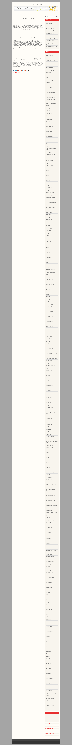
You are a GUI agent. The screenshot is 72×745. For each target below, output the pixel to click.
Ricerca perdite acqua (49, 527)
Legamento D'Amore (49, 360)
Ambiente (47, 65)
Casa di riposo (48, 141)
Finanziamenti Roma (48, 277)
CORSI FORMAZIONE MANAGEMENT (51, 202)
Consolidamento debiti (49, 195)
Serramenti (47, 594)
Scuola (47, 589)
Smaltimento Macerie (49, 626)
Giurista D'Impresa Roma (49, 291)
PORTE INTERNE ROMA (49, 479)
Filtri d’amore (47, 274)
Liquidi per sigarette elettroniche (50, 365)
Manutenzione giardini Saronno (50, 368)
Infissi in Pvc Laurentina (49, 338)
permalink (19, 72)
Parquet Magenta (48, 450)
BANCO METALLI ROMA (49, 113)
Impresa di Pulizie (48, 318)
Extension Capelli (48, 257)
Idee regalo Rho (48, 296)
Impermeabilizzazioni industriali (50, 304)
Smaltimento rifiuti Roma (49, 631)
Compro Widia (48, 190)
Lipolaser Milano (48, 363)
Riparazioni (47, 545)
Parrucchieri (47, 457)
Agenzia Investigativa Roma (49, 735)
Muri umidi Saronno (48, 390)
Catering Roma (48, 146)
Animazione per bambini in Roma (50, 70)
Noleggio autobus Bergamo (49, 400)
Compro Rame (48, 182)
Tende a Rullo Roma (48, 663)
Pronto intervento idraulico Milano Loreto (51, 505)
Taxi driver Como (48, 661)
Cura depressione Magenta (49, 209)
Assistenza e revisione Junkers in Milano (51, 40)
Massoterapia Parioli (48, 375)
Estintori (47, 254)
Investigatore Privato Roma (49, 728)
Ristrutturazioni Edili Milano (49, 570)
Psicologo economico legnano (50, 515)
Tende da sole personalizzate (50, 28)
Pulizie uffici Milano (48, 522)
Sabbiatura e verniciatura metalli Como (51, 584)
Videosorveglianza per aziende (50, 705)
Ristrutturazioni (48, 566)
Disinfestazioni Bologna (49, 230)
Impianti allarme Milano (49, 306)
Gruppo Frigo (47, 294)
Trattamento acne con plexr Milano (50, 685)
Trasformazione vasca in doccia (50, 673)
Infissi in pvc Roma (48, 341)
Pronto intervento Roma (49, 510)
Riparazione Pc (48, 543)
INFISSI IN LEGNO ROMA (49, 336)
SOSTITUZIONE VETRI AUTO (50, 636)
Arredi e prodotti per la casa (49, 82)
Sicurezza (47, 614)
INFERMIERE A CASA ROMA (50, 35)
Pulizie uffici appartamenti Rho (50, 520)
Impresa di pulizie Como (49, 323)
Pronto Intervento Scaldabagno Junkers (51, 30)
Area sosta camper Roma (49, 75)
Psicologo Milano (48, 517)
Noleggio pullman (48, 429)
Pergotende (47, 462)
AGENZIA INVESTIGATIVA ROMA (51, 60)
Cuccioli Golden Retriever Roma (50, 207)
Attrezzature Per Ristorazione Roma (51, 103)
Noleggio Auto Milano (49, 395)
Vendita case (47, 695)
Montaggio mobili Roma (49, 387)
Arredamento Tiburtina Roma (50, 80)
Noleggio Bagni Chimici (49, 405)
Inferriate (47, 331)
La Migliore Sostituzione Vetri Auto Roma (51, 353)
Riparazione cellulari (48, 538)
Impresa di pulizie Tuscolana (49, 328)
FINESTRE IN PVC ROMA (49, 279)
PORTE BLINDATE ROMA (49, 477)
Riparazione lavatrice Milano (49, 540)
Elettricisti (47, 247)
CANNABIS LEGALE (49, 128)
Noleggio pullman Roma (49, 431)
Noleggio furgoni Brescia (49, 418)
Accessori (47, 57)
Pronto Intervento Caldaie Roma (50, 495)
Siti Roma (47, 621)
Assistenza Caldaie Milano (49, 87)
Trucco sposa (47, 688)
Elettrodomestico (48, 249)
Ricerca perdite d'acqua (49, 529)
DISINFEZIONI (48, 233)
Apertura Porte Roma (48, 723)
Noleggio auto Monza (49, 397)
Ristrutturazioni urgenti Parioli (50, 577)
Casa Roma (47, 143)
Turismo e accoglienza (49, 690)
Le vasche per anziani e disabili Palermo (51, 358)
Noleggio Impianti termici (49, 424)
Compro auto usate (48, 170)
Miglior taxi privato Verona (49, 385)
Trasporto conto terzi (49, 683)
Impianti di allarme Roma (49, 313)
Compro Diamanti (48, 172)
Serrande (47, 599)
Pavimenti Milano (48, 459)
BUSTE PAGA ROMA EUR (49, 119)
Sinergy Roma (48, 616)
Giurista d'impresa (48, 289)
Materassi (47, 377)
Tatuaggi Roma (48, 658)
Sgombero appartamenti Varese (50, 611)
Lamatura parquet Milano (49, 355)
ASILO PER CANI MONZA (49, 84)
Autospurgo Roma (48, 108)
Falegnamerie (47, 264)
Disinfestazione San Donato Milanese (51, 228)
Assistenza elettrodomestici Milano (50, 97)
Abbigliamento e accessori (49, 55)
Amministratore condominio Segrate (51, 67)
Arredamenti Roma (48, 77)
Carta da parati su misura (49, 136)
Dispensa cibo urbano (49, 235)
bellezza (47, 115)
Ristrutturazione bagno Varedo (50, 561)
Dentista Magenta (48, 214)
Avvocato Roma (48, 110)
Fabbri (46, 259)
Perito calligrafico (48, 464)
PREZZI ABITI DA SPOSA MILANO (51, 484)
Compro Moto (48, 175)
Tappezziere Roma (48, 653)
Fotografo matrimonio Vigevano (50, 286)
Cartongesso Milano (48, 138)
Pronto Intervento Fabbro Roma (49, 733)
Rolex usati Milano (48, 579)
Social (46, 634)
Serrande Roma (48, 602)
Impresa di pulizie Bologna (49, 321)
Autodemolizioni (48, 105)
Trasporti (47, 680)
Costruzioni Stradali (48, 204)
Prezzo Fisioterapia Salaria (49, 487)
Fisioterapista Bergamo (49, 23)
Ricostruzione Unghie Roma (49, 532)
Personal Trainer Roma (49, 469)
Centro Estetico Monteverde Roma (51, 152)
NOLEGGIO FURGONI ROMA (50, 420)
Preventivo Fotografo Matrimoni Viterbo (51, 482)
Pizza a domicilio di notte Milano (50, 472)
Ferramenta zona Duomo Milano (50, 269)
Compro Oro (47, 177)
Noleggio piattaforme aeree (49, 426)
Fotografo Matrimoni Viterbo (50, 284)
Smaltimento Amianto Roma (50, 624)
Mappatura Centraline (49, 370)
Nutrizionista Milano (48, 434)
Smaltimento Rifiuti (48, 629)
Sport (46, 641)
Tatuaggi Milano (48, 656)
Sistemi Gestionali (48, 619)
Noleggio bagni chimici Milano (50, 407)
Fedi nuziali (47, 267)
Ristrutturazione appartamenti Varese (51, 559)
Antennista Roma (48, 72)
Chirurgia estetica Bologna (49, 160)
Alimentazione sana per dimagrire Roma (51, 62)
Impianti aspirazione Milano (49, 311)
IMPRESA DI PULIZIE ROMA (50, 326)
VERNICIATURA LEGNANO (50, 698)
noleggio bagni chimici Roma (50, 33)
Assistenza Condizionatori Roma (50, 94)
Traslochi (47, 675)
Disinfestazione (48, 225)
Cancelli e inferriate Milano (49, 126)
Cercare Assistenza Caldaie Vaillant (50, 154)
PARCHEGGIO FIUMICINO (50, 445)
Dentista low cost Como (49, 212)
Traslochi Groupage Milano (49, 678)
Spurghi (47, 643)
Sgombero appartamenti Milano (50, 609)
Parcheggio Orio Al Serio (49, 447)
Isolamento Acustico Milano (49, 350)
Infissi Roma (47, 343)
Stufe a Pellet (48, 646)
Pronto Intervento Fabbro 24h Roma (51, 500)
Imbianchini (47, 301)
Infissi (46, 333)
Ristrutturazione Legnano (49, 564)
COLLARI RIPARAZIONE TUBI (50, 165)
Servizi (47, 604)
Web (46, 707)
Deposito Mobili (48, 217)
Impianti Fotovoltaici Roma (49, 316)
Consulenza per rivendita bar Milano (51, 197)
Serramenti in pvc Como (49, 597)
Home (31, 4)
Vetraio (47, 700)
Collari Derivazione (48, 163)
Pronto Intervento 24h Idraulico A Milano (51, 493)
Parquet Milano (48, 452)
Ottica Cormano (48, 439)
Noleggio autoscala (48, 402)
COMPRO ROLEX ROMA (49, 187)
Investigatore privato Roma (49, 348)
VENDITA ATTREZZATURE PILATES (51, 693)
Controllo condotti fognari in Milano (51, 38)
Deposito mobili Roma (49, 219)
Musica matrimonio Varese (49, 392)
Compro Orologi (48, 180)
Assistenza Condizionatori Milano (50, 92)
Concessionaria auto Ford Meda (50, 192)
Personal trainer (48, 467)
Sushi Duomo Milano (48, 648)
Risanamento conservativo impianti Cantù (51, 548)
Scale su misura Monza (49, 587)
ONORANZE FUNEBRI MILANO (50, 436)
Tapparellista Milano (48, 651)
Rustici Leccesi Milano (49, 582)
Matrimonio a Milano (48, 380)
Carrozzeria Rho (48, 133)
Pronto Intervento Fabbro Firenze (50, 502)
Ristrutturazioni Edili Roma (49, 572)
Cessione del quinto (48, 158)
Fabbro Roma (47, 262)
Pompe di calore (48, 474)
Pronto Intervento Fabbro (37, 4)
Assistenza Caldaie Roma (49, 89)
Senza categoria (48, 592)
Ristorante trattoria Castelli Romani (50, 556)
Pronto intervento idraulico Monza (50, 507)
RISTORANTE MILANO (49, 554)
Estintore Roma (48, 252)
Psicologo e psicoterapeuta (49, 25)
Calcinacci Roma (48, 121)
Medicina (47, 382)
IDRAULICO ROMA (48, 299)
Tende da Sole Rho (48, 668)
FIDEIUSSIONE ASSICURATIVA (50, 272)
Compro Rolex (48, 185)
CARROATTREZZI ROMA (49, 131)
